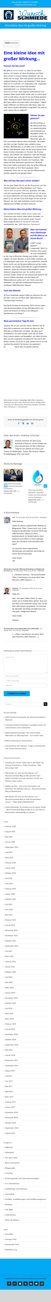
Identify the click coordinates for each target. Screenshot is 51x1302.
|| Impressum (32, 1278)
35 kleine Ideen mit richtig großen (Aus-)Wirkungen (21, 628)
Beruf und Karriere (29, 402)
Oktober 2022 (10, 899)
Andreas (15, 588)
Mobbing (35, 405)
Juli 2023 (8, 878)
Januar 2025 (10, 842)
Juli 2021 (8, 951)
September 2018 (11, 1045)
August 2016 (10, 1133)
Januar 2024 (10, 868)
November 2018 (11, 1034)
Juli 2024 (8, 852)
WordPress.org (11, 1250)
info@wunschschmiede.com (26, 5)
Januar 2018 (10, 1055)
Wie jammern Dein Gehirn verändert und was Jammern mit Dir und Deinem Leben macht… (24, 778)
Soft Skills (42, 405)
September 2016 (11, 1128)
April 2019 (9, 1014)
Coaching (7, 405)
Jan (13, 517)
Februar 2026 (10, 826)
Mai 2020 (9, 982)
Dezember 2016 (11, 1112)
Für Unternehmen (17, 405)
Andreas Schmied (13, 400)
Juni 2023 (9, 884)
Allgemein (39, 400)
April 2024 (9, 858)
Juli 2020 (8, 977)
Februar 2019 (10, 1024)
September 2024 (11, 847)
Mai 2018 (9, 1050)
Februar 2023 (10, 889)
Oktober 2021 (10, 941)
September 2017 (11, 1066)
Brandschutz (16, 791)
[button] (5, 486)
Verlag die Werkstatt (31, 222)
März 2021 (9, 956)
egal (25, 170)
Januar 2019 (10, 1029)
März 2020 (9, 988)
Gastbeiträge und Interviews (16, 1189)
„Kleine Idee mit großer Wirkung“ (16, 191)
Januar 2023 (10, 894)
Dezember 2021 (11, 930)
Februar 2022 (10, 920)
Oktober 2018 (10, 1040)
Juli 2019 (8, 1008)
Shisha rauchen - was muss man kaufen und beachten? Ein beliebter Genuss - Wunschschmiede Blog (25, 788)
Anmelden (9, 1234)
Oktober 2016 (10, 1123)
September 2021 (11, 946)
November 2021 (11, 936)
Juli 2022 (8, 904)
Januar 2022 (10, 925)
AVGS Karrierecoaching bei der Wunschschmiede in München (13, 486)
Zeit (22, 84)
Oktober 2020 (10, 972)
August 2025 (10, 832)
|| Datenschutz (41, 1278)
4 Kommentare (22, 407)
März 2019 (9, 1019)
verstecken (14, 43)
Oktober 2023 (10, 873)
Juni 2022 (9, 909)
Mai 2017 (9, 1086)
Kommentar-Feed (12, 1244)
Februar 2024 (10, 863)
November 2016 (11, 1118)
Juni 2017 (9, 1081)
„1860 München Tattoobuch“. (29, 224)
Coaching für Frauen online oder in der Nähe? (23, 763)
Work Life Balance (10, 407)
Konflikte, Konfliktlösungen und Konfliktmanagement (25, 1199)
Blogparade (34, 185)
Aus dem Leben (17, 402)
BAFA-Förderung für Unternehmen (18, 741)
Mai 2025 (9, 837)
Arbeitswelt (7, 402)
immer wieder (18, 71)
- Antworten (43, 517)
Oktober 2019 (10, 1003)
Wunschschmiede (11, 92)
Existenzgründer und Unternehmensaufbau (22, 1178)
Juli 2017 (8, 1076)
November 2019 (11, 998)
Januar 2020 (10, 993)
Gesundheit (27, 405)
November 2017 (11, 1060)
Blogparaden (40, 402)
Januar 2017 (10, 1107)
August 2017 (10, 1071)
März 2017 (9, 1097)
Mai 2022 (9, 915)
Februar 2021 (10, 962)
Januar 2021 (10, 967)
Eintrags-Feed (10, 1239)
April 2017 (9, 1091)
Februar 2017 (10, 1102)
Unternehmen (10, 1215)
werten (29, 214)
